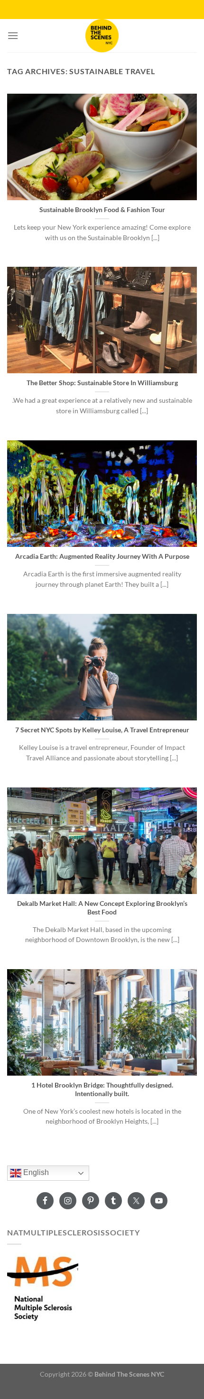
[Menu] (13, 35)
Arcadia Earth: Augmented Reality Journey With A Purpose (102, 556)
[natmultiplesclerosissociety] (42, 1287)
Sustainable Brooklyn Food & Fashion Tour (102, 210)
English (35, 1172)
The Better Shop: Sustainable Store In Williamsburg (102, 383)
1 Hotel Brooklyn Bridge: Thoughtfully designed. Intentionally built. (102, 1089)
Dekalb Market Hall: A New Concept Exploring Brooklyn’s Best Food (102, 908)
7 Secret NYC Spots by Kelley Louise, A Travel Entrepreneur (102, 730)
